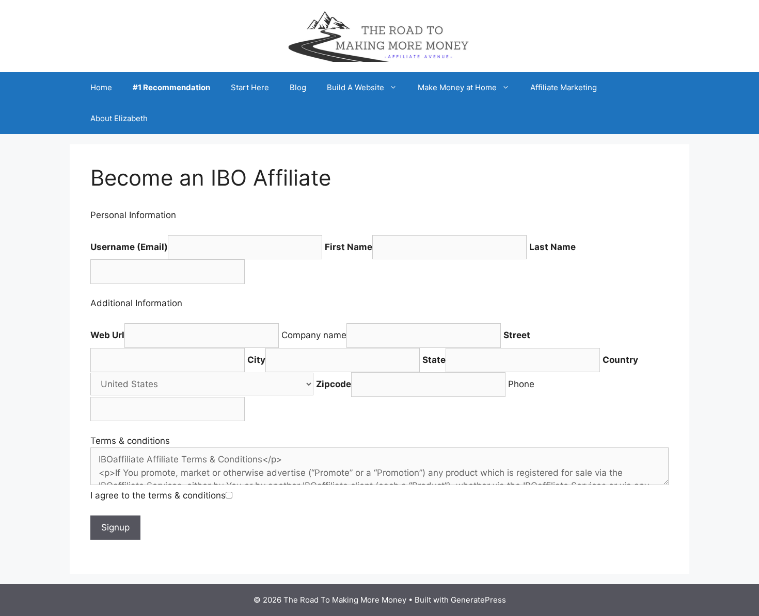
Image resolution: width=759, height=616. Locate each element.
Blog (298, 87)
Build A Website (355, 87)
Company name (313, 335)
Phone (521, 384)
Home (101, 87)
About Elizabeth (119, 118)
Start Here (250, 87)
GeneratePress (478, 600)
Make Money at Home (457, 87)
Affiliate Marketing (563, 87)
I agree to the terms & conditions (158, 495)
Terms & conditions (130, 441)
